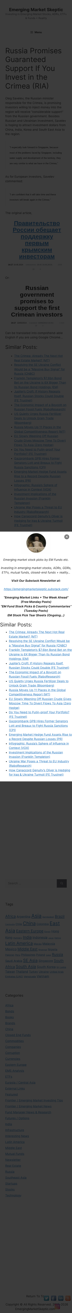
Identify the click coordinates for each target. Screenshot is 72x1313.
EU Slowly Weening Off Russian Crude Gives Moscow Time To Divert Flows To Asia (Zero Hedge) (40, 703)
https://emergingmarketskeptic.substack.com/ (36, 589)
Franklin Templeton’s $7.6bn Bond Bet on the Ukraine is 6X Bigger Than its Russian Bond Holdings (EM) (40, 654)
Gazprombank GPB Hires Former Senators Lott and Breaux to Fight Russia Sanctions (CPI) (38, 725)
